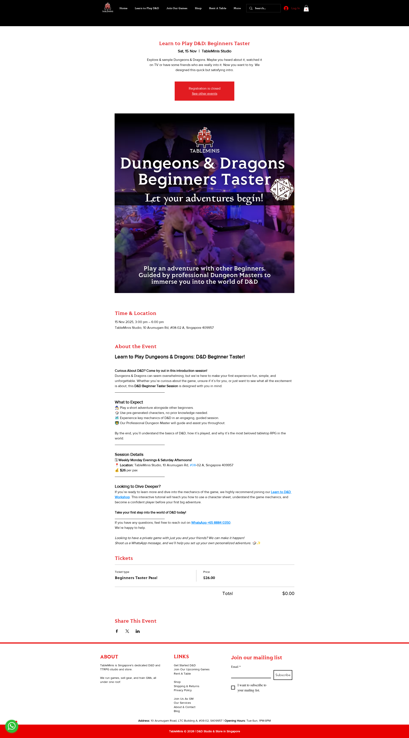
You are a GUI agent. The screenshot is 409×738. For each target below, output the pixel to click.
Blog (177, 711)
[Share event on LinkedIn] (138, 631)
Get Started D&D (185, 665)
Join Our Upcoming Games (192, 669)
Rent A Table (182, 673)
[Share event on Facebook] (117, 631)
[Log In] (286, 8)
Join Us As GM (183, 698)
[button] (176, 8)
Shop (177, 682)
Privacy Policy (183, 690)
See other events (204, 93)
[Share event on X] (127, 631)
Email (236, 666)
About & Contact (184, 707)
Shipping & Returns (186, 686)
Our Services (182, 702)
